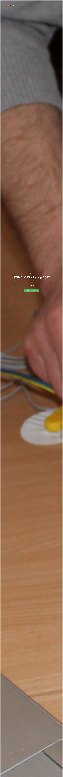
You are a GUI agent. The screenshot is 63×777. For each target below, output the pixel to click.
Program (48, 5)
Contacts (58, 5)
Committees (42, 5)
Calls (33, 5)
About (29, 5)
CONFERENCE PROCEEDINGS (31, 290)
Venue (52, 5)
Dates (37, 5)
